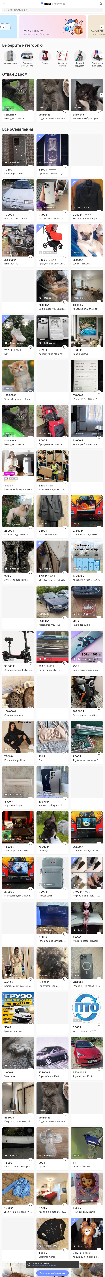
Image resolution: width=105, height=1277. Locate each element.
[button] (30, 112)
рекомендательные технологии (45, 1265)
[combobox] (52, 10)
